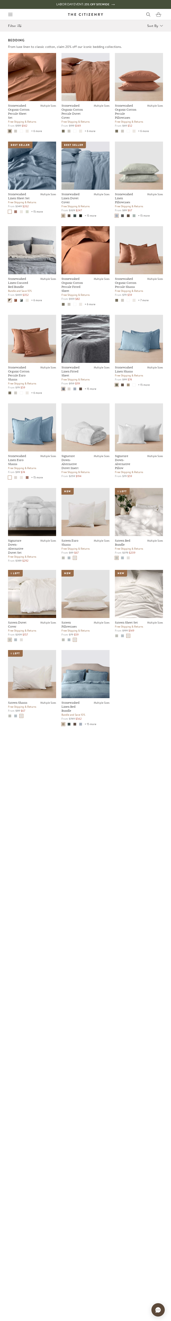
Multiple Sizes (48, 105)
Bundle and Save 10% (20, 291)
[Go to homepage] (85, 14)
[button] (158, 14)
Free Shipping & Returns (22, 121)
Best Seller (20, 145)
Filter (12, 25)
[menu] (10, 14)
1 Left (122, 491)
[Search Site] (148, 14)
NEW (67, 491)
